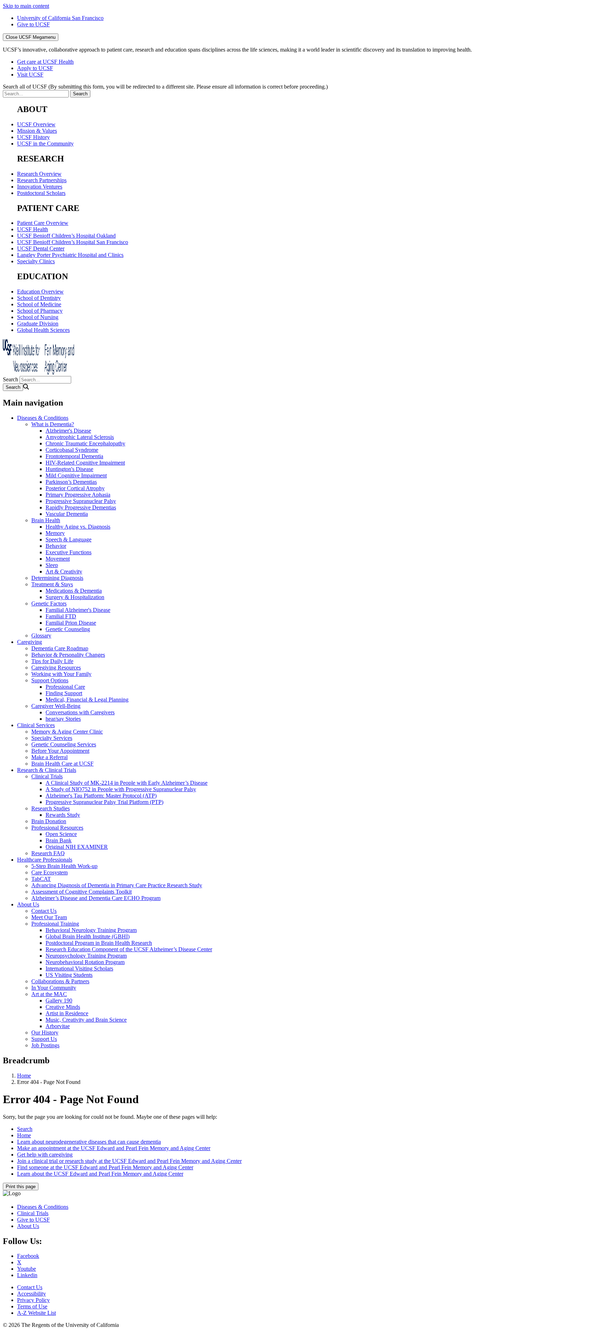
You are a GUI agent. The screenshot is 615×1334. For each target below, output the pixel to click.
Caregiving (29, 642)
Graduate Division (37, 324)
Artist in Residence (67, 1013)
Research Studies (50, 808)
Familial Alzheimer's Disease (78, 610)
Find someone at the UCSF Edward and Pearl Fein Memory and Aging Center (105, 1167)
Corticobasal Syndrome (72, 450)
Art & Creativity (64, 571)
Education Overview (40, 291)
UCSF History (33, 137)
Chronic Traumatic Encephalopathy (85, 443)
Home (24, 1076)
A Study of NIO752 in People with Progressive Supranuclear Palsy (121, 789)
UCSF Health (32, 229)
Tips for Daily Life (52, 661)
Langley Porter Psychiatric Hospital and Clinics (70, 255)
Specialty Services (51, 738)
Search (10, 379)
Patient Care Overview (42, 223)
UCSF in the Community (45, 144)
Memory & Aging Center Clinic (67, 732)
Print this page (21, 1186)
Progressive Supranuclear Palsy (81, 501)
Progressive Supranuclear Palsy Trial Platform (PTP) (104, 802)
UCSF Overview (36, 124)
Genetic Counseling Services (63, 744)
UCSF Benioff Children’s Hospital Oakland (66, 236)
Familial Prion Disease (71, 623)
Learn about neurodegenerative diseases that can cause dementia (89, 1142)
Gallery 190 (59, 1000)
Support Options (49, 680)
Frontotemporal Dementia (74, 456)
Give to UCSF (33, 24)
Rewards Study (63, 815)
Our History (44, 1032)
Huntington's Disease (69, 469)
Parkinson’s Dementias (71, 482)
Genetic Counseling (68, 629)
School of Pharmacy (40, 311)
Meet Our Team (49, 917)
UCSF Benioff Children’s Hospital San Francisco (72, 242)
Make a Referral (49, 757)
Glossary (41, 635)
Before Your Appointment (60, 751)
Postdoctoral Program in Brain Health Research (99, 943)
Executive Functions (68, 552)
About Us (28, 904)
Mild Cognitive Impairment (76, 475)
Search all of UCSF (165, 87)
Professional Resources (57, 828)
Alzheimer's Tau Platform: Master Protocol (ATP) (101, 796)
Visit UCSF (30, 75)
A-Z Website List (36, 1313)
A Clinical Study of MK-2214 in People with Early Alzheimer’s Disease (126, 783)
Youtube (26, 1269)
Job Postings (45, 1045)
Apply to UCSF (35, 68)
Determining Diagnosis (57, 578)
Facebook (28, 1256)
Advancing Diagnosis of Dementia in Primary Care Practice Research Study (116, 885)
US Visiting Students (69, 975)
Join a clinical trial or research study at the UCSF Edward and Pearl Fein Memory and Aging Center (129, 1161)
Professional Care (65, 687)
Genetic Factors (49, 603)
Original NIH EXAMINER (77, 847)
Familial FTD (61, 616)
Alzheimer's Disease (68, 431)
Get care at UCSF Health (45, 62)
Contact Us (44, 911)
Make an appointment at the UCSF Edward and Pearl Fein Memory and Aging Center (113, 1148)
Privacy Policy (33, 1300)
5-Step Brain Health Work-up (64, 866)
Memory (55, 533)
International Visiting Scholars (79, 968)
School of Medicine (39, 304)
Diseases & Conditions (42, 418)
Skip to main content (26, 6)
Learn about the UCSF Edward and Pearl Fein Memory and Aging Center (100, 1174)
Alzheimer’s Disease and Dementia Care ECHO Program (96, 898)
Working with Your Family (61, 674)
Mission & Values (37, 131)
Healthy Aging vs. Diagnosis (78, 527)
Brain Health (45, 520)
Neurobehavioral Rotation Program (85, 962)
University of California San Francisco (60, 18)
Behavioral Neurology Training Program (91, 930)
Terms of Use (32, 1306)
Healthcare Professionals (44, 860)
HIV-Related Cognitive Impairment (85, 463)
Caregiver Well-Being (55, 706)
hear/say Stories (63, 719)
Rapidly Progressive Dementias (81, 507)
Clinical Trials (47, 776)
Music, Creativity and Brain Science (86, 1020)
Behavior (56, 546)
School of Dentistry (39, 298)
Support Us (44, 1039)
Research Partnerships (42, 180)
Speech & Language (68, 539)
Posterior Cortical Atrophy (75, 488)
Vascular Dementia (67, 514)
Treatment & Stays (52, 584)
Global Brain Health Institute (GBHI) (88, 936)
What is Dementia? (52, 424)
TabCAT (41, 879)
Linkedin (27, 1275)
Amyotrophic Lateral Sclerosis (80, 437)
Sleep (52, 565)
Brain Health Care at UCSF (62, 764)
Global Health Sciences (43, 330)
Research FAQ (48, 853)
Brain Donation (48, 821)
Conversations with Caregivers (80, 712)
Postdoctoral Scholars (41, 193)
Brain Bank (59, 840)
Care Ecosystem (49, 872)
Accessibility (31, 1294)
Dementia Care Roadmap (59, 648)
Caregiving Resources (56, 668)
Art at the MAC (49, 994)
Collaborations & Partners (60, 981)
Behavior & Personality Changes (68, 655)
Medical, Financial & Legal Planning (87, 700)
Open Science (61, 834)
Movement (58, 559)
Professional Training (55, 924)
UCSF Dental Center (40, 248)
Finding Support (64, 693)
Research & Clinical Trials (46, 770)
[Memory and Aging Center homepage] (38, 373)
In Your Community (53, 988)
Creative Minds (63, 1007)
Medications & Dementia (74, 591)
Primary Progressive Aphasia (78, 495)
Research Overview (39, 174)
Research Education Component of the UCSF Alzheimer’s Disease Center (129, 949)
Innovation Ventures (39, 187)
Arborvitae (58, 1026)
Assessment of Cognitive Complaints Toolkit (81, 892)
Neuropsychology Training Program (86, 956)
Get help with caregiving (45, 1155)
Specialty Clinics (36, 261)
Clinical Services (36, 725)
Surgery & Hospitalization (75, 597)
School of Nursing (37, 317)
